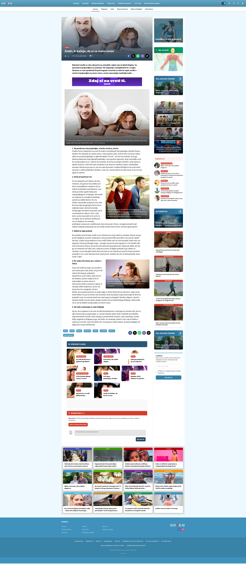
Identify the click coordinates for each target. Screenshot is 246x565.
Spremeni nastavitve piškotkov (132, 541)
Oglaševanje (79, 541)
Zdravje (76, 3)
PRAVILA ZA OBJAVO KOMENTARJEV (78, 424)
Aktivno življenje (136, 9)
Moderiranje (108, 541)
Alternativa (149, 9)
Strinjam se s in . (169, 372)
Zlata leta (111, 3)
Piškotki (117, 541)
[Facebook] (238, 3)
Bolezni (85, 3)
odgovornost (68, 335)
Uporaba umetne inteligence (135, 545)
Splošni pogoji (166, 541)
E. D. (68, 56)
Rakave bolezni (122, 9)
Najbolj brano (160, 159)
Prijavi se (140, 439)
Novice (95, 9)
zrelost (112, 331)
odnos (95, 331)
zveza (65, 331)
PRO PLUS (98, 541)
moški (72, 331)
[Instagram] (234, 3)
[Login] (242, 3)
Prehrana (104, 9)
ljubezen (103, 331)
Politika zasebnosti (152, 541)
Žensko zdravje (98, 3)
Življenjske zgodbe (152, 3)
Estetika (137, 3)
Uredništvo (89, 541)
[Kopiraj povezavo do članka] (147, 56)
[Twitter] (133, 56)
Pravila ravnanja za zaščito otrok (112, 545)
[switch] (223, 3)
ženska (79, 331)
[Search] (229, 3)
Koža (112, 9)
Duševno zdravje (124, 3)
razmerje (87, 331)
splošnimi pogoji (170, 371)
